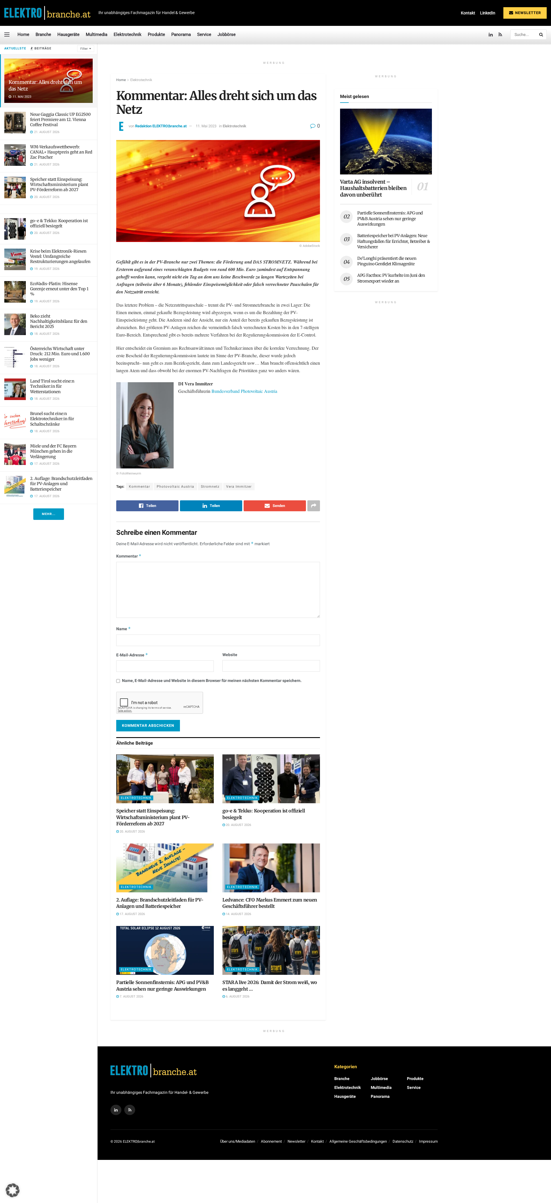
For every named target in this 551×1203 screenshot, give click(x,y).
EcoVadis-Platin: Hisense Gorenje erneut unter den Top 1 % (59, 289)
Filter (84, 48)
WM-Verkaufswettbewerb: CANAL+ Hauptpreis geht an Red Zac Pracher (61, 152)
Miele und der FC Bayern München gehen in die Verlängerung (53, 451)
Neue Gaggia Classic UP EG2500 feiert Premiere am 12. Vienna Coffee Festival (60, 119)
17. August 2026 (132, 914)
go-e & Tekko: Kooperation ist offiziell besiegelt (59, 223)
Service (204, 34)
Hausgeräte (68, 34)
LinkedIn (487, 13)
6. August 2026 (237, 996)
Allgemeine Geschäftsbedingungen (358, 1141)
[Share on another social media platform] (313, 505)
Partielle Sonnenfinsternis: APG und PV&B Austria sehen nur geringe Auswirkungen (390, 218)
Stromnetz (210, 486)
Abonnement (271, 1141)
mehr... (48, 514)
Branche (43, 34)
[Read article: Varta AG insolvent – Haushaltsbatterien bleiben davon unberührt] (386, 141)
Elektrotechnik (127, 34)
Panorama (181, 34)
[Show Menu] (6, 34)
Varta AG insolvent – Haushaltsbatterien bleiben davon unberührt (373, 188)
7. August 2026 (131, 996)
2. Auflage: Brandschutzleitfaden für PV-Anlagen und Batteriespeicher (61, 483)
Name (123, 629)
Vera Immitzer (239, 486)
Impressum (428, 1141)
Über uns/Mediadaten (237, 1141)
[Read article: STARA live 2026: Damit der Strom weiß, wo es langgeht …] (271, 950)
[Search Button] (541, 34)
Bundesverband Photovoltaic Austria (244, 391)
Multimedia (96, 34)
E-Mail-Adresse (132, 655)
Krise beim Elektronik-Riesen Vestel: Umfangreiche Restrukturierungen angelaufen (60, 256)
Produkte (156, 34)
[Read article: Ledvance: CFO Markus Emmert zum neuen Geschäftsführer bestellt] (271, 867)
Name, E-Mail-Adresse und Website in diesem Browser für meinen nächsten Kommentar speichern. (212, 681)
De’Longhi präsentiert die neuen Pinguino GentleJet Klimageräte (386, 261)
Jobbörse (227, 34)
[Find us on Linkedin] (115, 1110)
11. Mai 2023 (206, 126)
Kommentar (139, 486)
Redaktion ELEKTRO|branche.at (161, 126)
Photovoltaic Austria (175, 486)
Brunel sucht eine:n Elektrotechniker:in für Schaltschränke (52, 418)
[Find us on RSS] (500, 34)
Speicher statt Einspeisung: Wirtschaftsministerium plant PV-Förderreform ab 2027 (59, 184)
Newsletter (527, 13)
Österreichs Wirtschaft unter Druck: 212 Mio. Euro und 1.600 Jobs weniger (60, 354)
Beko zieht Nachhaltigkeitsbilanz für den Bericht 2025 (58, 321)
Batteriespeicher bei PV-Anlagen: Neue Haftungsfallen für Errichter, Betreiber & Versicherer (393, 241)
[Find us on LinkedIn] (491, 34)
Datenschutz (403, 1141)
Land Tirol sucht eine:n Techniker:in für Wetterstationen (52, 386)
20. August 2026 (132, 831)
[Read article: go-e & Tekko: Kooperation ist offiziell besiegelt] (271, 778)
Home (23, 34)
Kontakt (468, 13)
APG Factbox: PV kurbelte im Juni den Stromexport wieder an (391, 278)
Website (229, 655)
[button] (12, 1190)
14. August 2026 (238, 914)
